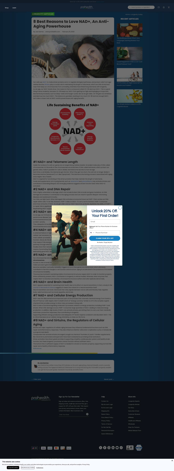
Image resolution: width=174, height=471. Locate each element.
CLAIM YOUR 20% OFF (105, 238)
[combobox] (92, 233)
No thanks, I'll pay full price (104, 242)
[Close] (172, 460)
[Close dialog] (120, 207)
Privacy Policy (86, 464)
